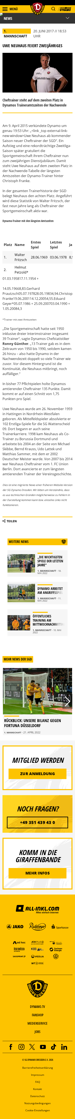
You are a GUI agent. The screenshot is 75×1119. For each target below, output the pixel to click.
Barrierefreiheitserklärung (37, 1068)
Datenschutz (37, 1096)
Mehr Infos (37, 873)
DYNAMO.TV (37, 1006)
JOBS (37, 1031)
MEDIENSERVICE (38, 1023)
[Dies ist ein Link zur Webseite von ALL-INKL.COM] (37, 909)
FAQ (37, 1082)
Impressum (37, 1075)
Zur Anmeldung (37, 773)
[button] (53, 9)
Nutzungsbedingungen (37, 1103)
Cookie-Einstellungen (37, 1110)
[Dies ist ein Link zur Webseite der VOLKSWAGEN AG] (56, 956)
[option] (37, 701)
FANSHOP (37, 1015)
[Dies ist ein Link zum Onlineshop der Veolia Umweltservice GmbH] (37, 956)
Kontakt (37, 1089)
